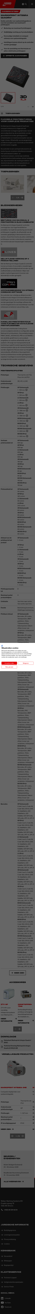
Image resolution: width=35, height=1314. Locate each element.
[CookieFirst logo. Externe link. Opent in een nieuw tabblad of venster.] (2, 646)
